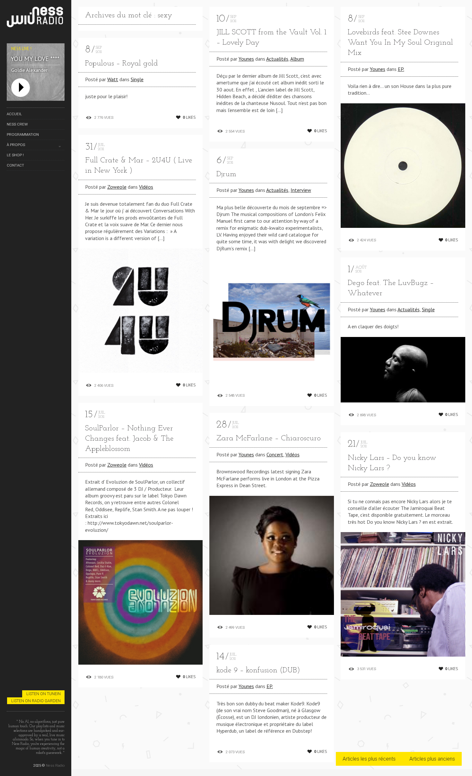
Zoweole (117, 187)
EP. (270, 686)
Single (137, 79)
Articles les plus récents (369, 759)
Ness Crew (17, 124)
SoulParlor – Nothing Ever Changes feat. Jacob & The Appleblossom (129, 439)
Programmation (23, 134)
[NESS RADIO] (36, 18)
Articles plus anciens (432, 759)
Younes (246, 59)
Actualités (277, 59)
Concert (275, 454)
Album (297, 59)
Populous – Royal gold (121, 63)
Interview (301, 190)
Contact (15, 165)
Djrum (226, 174)
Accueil (14, 114)
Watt (112, 79)
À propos (16, 144)
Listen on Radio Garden (36, 700)
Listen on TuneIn (43, 693)
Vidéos (146, 187)
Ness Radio (55, 765)
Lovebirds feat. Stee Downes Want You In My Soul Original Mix (400, 43)
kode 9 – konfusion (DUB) (258, 670)
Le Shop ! (15, 155)
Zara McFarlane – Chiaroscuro (268, 438)
